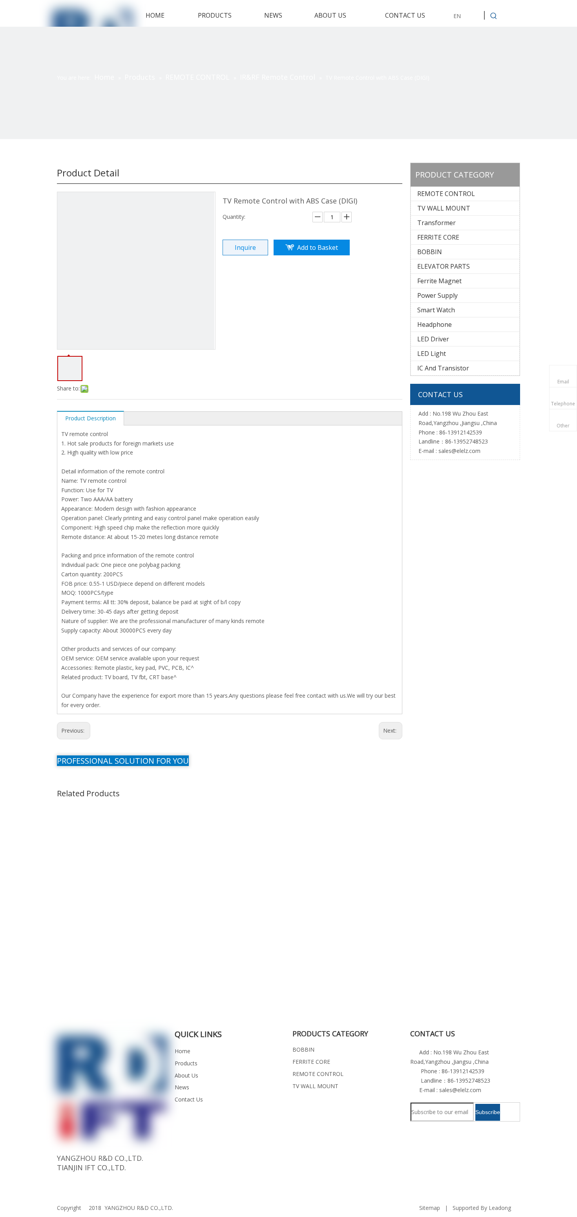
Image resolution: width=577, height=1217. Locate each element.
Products (186, 1063)
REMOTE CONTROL (446, 193)
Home (182, 1051)
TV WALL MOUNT (443, 208)
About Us (186, 1075)
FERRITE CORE (438, 237)
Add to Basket (317, 247)
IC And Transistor (443, 368)
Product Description (90, 418)
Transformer (436, 222)
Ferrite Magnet (439, 281)
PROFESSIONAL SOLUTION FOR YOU (123, 760)
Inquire (245, 247)
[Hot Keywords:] (494, 16)
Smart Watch (436, 310)
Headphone (434, 324)
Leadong (500, 1208)
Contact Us (189, 1099)
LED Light (431, 353)
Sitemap (429, 1208)
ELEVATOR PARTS (443, 266)
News (182, 1087)
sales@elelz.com (459, 451)
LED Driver (433, 339)
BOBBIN (429, 251)
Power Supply (437, 295)
